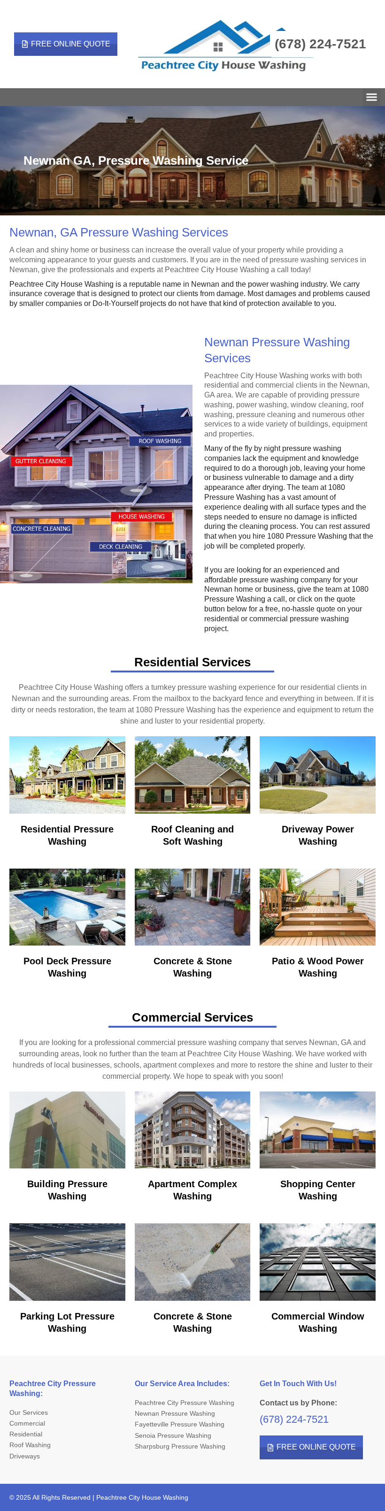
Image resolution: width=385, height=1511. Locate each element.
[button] (372, 97)
